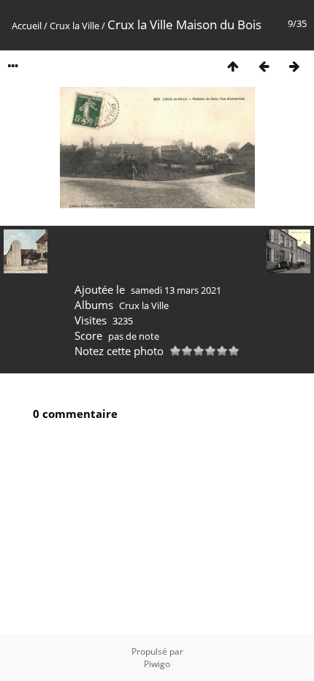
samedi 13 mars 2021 (176, 290)
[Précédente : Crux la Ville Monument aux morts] (263, 66)
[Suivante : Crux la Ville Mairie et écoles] (294, 66)
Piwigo (157, 664)
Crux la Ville (74, 25)
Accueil (27, 25)
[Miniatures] (233, 66)
